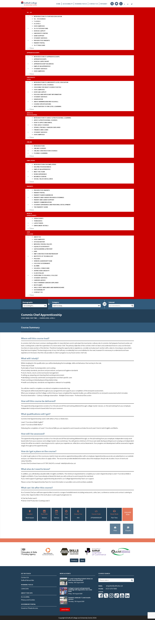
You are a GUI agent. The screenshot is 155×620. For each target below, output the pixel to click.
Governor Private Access (29, 608)
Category (55, 302)
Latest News (65, 609)
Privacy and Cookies (28, 600)
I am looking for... (28, 305)
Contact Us (93, 4)
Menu (24, 8)
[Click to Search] (132, 305)
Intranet (103, 4)
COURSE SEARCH (104, 573)
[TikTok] (116, 597)
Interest (112, 302)
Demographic (28, 302)
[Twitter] (106, 597)
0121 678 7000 (107, 589)
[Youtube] (122, 597)
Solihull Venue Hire (27, 580)
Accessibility (68, 4)
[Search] (130, 580)
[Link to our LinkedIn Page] (127, 597)
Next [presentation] (82, 560)
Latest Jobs (25, 588)
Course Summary (30, 327)
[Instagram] (111, 597)
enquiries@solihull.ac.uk (110, 586)
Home (58, 4)
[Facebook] (100, 597)
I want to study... (58, 305)
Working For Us (81, 4)
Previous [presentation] (74, 560)
